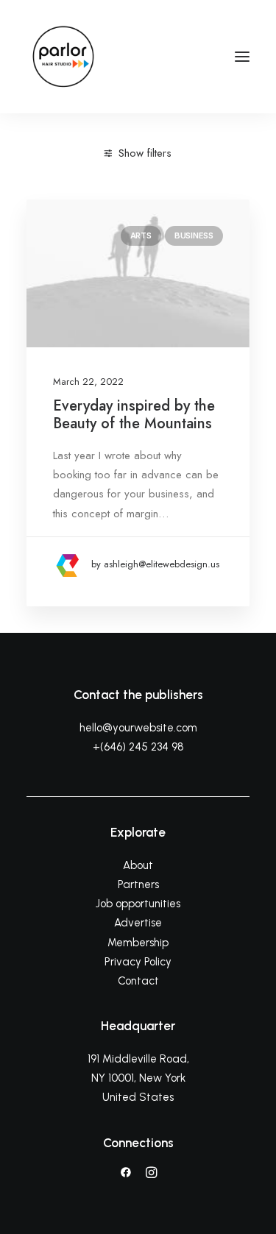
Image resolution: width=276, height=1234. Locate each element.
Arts (141, 235)
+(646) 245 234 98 (138, 746)
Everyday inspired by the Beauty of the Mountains (134, 414)
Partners (138, 884)
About (138, 865)
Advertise (138, 922)
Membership (138, 942)
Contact (138, 980)
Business (193, 235)
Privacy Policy (138, 961)
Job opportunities (138, 903)
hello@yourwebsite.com (138, 727)
